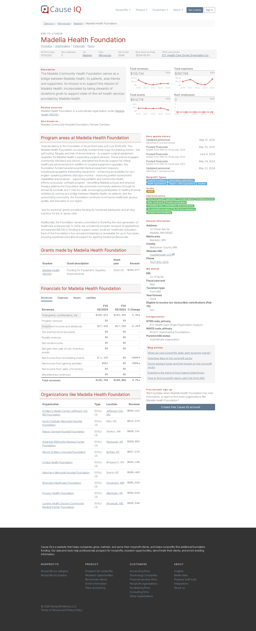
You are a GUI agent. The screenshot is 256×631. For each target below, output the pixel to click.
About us (179, 587)
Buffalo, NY (113, 452)
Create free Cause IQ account (180, 407)
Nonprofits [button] (122, 9)
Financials (79, 46)
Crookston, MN (115, 482)
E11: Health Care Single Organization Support (188, 55)
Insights (179, 571)
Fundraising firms (140, 587)
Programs (46, 46)
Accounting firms (140, 571)
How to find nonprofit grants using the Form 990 (176, 378)
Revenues (46, 297)
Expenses (63, 297)
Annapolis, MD (114, 503)
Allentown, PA (114, 493)
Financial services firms (143, 579)
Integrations (181, 583)
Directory (49, 23)
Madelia (78, 23)
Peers (91, 46)
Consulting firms (139, 592)
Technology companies (143, 575)
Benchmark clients (96, 579)
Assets (77, 297)
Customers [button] (159, 9)
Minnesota (64, 23)
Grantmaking (62, 46)
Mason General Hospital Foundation (63, 431)
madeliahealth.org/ (161, 254)
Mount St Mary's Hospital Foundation (64, 452)
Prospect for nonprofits (99, 571)
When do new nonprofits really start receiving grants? (179, 352)
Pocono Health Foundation (58, 493)
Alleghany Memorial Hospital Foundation (66, 472)
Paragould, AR (114, 441)
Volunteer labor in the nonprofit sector (170, 358)
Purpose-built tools (185, 579)
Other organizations (141, 596)
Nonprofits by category (54, 571)
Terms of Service (51, 610)
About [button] (177, 9)
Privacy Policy (74, 610)
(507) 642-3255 (159, 262)
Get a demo (194, 10)
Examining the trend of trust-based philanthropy (176, 372)
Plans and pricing (95, 587)
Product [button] (141, 9)
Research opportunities (99, 575)
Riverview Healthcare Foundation (61, 482)
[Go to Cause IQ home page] (61, 9)
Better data (180, 575)
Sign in (209, 10)
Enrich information (96, 583)
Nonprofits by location (54, 575)
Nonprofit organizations (143, 583)
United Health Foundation (57, 462)
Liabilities (91, 297)
